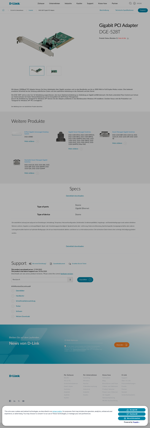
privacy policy (57, 411)
